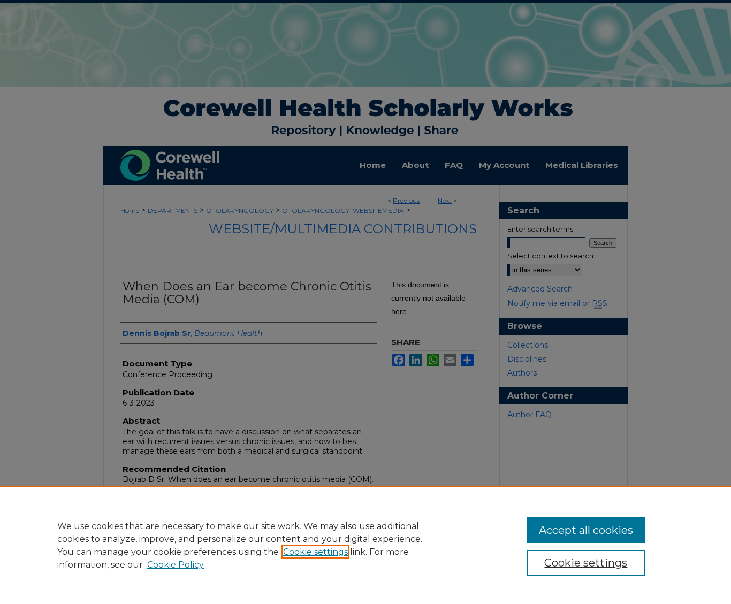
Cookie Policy (175, 565)
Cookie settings (315, 552)
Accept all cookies (586, 530)
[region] (365, 545)
